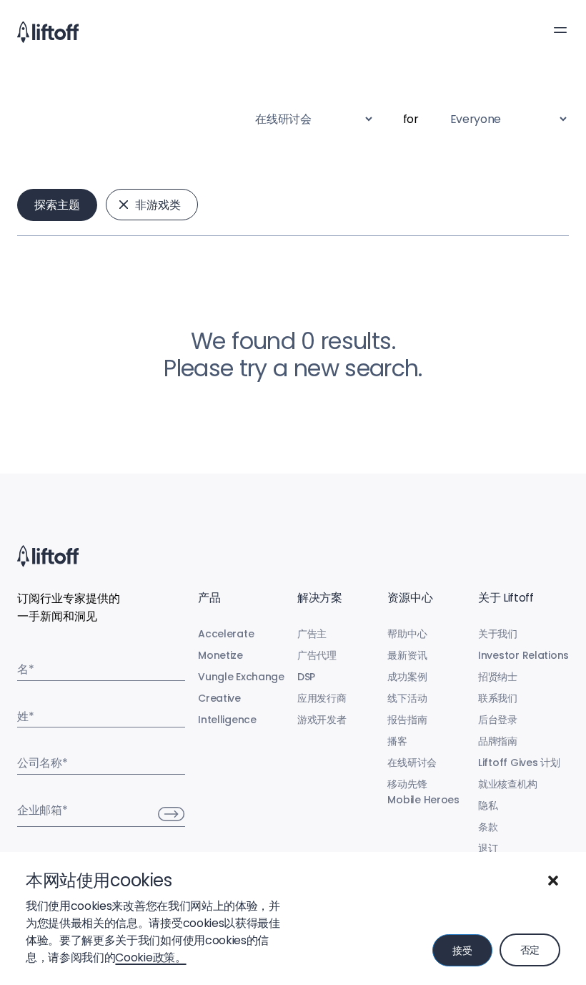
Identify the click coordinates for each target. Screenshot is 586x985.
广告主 (312, 634)
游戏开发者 (322, 719)
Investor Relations (523, 655)
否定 (530, 950)
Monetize (220, 655)
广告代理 (317, 655)
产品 (209, 597)
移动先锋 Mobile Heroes (423, 792)
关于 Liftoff (506, 597)
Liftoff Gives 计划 (519, 762)
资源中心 (409, 597)
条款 (487, 827)
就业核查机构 (507, 784)
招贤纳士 (497, 677)
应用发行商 (322, 698)
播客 (397, 741)
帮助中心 (407, 634)
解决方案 (319, 597)
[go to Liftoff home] (48, 32)
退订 (487, 848)
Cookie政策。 (150, 957)
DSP (306, 677)
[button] (553, 880)
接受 (462, 951)
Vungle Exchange (241, 677)
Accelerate (226, 634)
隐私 (487, 805)
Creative (219, 698)
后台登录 (497, 719)
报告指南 (407, 719)
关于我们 (497, 634)
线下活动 (407, 698)
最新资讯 (407, 655)
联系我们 (497, 698)
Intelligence (227, 719)
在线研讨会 (412, 762)
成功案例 (407, 677)
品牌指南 (497, 741)
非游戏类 (158, 205)
